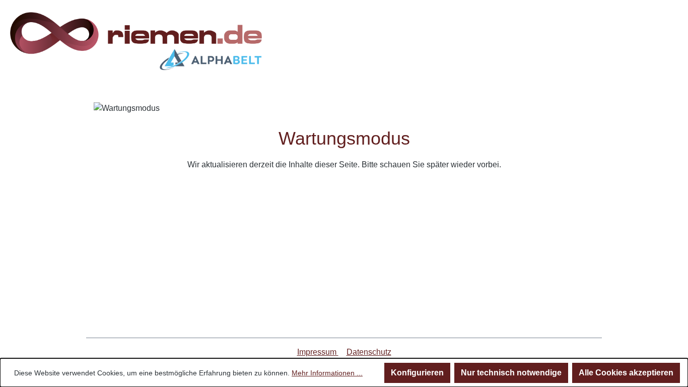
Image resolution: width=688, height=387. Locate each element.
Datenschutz (369, 352)
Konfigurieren (417, 372)
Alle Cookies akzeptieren (626, 372)
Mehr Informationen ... (327, 373)
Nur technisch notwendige (511, 372)
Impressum (317, 352)
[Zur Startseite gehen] (136, 41)
